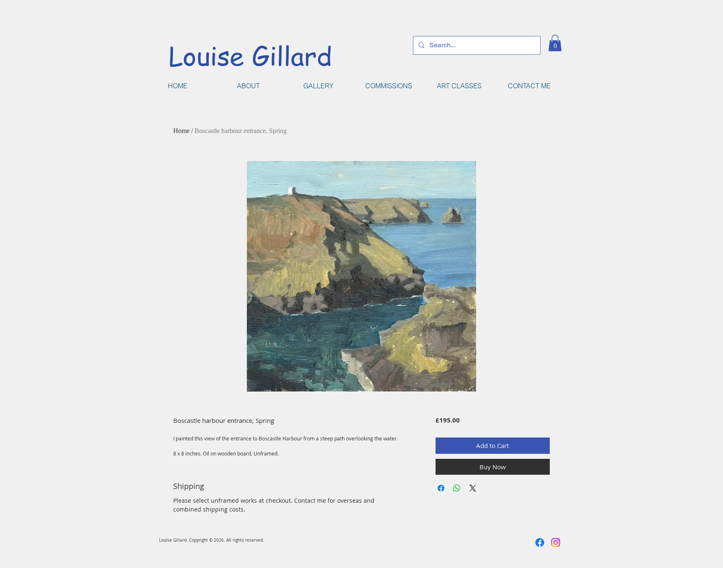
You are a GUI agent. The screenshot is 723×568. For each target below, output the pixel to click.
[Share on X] (473, 488)
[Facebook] (540, 542)
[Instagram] (555, 542)
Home (181, 130)
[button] (555, 43)
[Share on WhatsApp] (457, 488)
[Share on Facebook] (441, 488)
